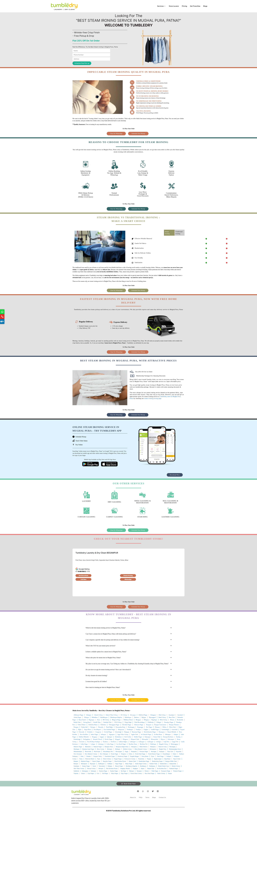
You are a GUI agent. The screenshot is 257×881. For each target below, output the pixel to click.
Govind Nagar (108, 732)
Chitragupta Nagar (114, 724)
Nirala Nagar (114, 754)
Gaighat (146, 729)
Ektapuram (121, 729)
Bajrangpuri (152, 717)
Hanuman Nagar (136, 732)
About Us (133, 797)
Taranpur (139, 771)
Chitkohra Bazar (93, 724)
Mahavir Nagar (78, 746)
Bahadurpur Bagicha (116, 717)
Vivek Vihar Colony (136, 773)
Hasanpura (162, 732)
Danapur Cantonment (160, 724)
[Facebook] (138, 791)
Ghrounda (81, 732)
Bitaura (172, 720)
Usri (98, 773)
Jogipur (102, 737)
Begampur (91, 720)
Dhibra (164, 727)
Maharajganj (174, 744)
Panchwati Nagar (122, 756)
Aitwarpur (133, 715)
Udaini (83, 773)
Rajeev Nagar (96, 761)
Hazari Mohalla (172, 732)
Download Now (175, 475)
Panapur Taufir (97, 756)
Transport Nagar (165, 771)
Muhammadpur (78, 751)
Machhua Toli (144, 744)
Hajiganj (126, 732)
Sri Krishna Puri (162, 768)
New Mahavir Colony (91, 754)
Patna (81, 759)
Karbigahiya (86, 739)
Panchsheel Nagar (110, 756)
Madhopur (153, 744)
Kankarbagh (77, 739)
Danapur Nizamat (174, 724)
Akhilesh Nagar (143, 715)
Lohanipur (101, 744)
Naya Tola (170, 751)
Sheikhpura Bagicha (131, 766)
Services (160, 6)
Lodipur (93, 744)
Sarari (94, 766)
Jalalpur (176, 734)
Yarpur (170, 773)
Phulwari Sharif (89, 759)
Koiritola (82, 741)
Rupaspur (92, 763)
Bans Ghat (172, 717)
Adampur (88, 715)
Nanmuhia (134, 751)
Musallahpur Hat (108, 751)
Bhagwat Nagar (116, 720)
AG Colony (124, 715)
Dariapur (92, 727)
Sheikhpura (143, 766)
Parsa (152, 756)
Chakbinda (151, 722)
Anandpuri (172, 715)
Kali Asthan (127, 737)
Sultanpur (93, 771)
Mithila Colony (127, 749)
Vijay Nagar (124, 773)
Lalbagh (158, 741)
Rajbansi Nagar (85, 761)
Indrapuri (103, 734)
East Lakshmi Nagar (109, 729)
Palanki (88, 756)
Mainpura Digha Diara (122, 746)
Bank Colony (162, 717)
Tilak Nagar (154, 771)
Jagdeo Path (134, 734)
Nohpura (123, 754)
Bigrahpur (154, 720)
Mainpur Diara (109, 746)
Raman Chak (132, 761)
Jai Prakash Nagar (146, 734)
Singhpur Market (125, 768)
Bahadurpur (128, 717)
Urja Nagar (91, 773)
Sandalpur (76, 766)
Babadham (95, 717)
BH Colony (106, 720)
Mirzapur (109, 749)
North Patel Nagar (140, 754)
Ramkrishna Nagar (157, 761)
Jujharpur (109, 737)
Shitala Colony (176, 766)
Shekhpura (152, 766)
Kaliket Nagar (138, 737)
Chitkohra (103, 724)
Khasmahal (145, 739)
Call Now (83, 579)
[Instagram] (148, 791)
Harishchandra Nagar (150, 732)
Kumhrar (105, 741)
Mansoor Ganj (163, 746)
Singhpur (135, 768)
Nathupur (162, 751)
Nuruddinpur (166, 754)
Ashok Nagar (77, 717)
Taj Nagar (123, 771)
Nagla (126, 751)
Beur (98, 720)
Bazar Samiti (82, 720)
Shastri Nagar (119, 766)
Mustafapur (119, 751)
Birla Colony (163, 720)
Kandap (178, 737)
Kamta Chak (156, 737)
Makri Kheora (143, 746)
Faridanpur (130, 729)
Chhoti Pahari (82, 724)
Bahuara (136, 717)
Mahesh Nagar (98, 746)
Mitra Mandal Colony (141, 749)
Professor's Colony (129, 759)
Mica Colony (100, 749)
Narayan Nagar (144, 751)
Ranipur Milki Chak (171, 761)
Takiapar (131, 771)
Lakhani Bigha (123, 741)
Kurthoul (113, 741)
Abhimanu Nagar (78, 715)
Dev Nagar (149, 727)
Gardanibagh (165, 729)
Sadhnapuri (101, 763)
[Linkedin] (158, 791)
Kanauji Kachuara (168, 737)
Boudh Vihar (97, 722)
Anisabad (180, 715)
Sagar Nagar (118, 763)
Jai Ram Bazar (158, 734)
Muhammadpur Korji (175, 749)
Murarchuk (88, 751)
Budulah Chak (108, 722)
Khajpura (125, 739)
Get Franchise (195, 6)
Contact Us (162, 797)
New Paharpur (104, 754)
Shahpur (110, 766)
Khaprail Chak (135, 739)
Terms (147, 797)
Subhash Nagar (173, 768)
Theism (147, 771)
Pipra (98, 759)
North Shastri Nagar (154, 754)
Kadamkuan (118, 737)
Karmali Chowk (97, 739)
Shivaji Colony (91, 768)
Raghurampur (158, 759)
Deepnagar (140, 727)
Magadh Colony (163, 744)
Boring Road (87, 722)
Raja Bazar (167, 759)
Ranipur (76, 763)
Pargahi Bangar (134, 756)
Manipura (153, 746)
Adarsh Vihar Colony (112, 715)
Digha (79, 729)
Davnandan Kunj (120, 727)
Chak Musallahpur (139, 722)
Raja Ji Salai (177, 759)
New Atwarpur (78, 754)
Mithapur (117, 749)
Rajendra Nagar (107, 761)
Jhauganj (94, 737)
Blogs (205, 6)
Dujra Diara (87, 729)
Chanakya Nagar (168, 722)
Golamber (90, 732)
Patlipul (169, 756)
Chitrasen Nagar (138, 724)
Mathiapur (77, 749)
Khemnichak (154, 739)
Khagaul (117, 739)
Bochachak (180, 720)
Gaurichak (174, 729)
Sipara (142, 768)
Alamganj (153, 715)
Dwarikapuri (97, 729)
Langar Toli (175, 741)
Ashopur (86, 717)
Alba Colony (162, 715)
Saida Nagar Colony (141, 763)
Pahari (174, 754)
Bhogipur (138, 720)
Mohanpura (153, 749)
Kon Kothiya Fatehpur (93, 741)
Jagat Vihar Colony (122, 734)
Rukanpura (84, 763)
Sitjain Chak (150, 768)
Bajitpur (144, 717)
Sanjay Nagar (86, 766)
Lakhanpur (133, 741)
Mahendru (88, 746)
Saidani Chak (153, 763)
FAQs (140, 797)
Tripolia (76, 773)
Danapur (76, 727)
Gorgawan (98, 732)
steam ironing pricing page (152, 398)
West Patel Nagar (149, 773)
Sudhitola (76, 771)
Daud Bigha (109, 727)
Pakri (82, 756)
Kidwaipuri (171, 739)
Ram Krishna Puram (120, 761)
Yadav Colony (161, 773)
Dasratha (100, 727)
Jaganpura (112, 734)
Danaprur (148, 724)
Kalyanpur (148, 737)
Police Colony (107, 759)
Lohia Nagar (110, 744)
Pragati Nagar (118, 759)
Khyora (163, 739)
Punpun (149, 759)
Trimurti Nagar (177, 771)
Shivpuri (100, 768)
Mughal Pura (162, 749)
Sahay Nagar (128, 763)
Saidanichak (163, 763)
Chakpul (158, 722)
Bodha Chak (77, 722)
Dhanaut (157, 727)
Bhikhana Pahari (128, 720)
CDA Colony (118, 722)
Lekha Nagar (84, 744)
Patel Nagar (160, 756)
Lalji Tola (166, 741)
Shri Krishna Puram (112, 768)
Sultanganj (85, 771)
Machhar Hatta (133, 744)
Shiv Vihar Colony (79, 768)
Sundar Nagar (114, 771)
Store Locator (174, 6)
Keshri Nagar (108, 739)
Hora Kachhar (84, 734)
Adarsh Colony (98, 715)
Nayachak (178, 751)
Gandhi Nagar (155, 729)
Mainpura (134, 746)
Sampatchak (172, 763)
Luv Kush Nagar (121, 744)
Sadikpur (110, 763)
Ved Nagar (105, 773)
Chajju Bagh (128, 722)
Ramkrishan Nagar (144, 761)
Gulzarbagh (118, 732)
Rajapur (76, 761)
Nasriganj (153, 751)
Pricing (184, 6)
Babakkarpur (104, 717)
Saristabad (102, 766)
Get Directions (83, 575)
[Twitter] (153, 791)
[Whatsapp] (143, 791)
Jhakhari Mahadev (84, 737)
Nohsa (130, 754)
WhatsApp (127, 579)
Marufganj (172, 746)
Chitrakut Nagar (126, 724)
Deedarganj (131, 727)
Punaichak (141, 759)
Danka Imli (84, 727)
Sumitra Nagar (103, 771)
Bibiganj (146, 720)
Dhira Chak (172, 727)
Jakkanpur (168, 734)
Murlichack (97, 751)
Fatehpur (138, 729)
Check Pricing (128, 575)
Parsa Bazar (145, 756)
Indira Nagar (94, 734)
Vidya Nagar (114, 773)
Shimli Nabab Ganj (163, 766)
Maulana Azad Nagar (88, 749)
